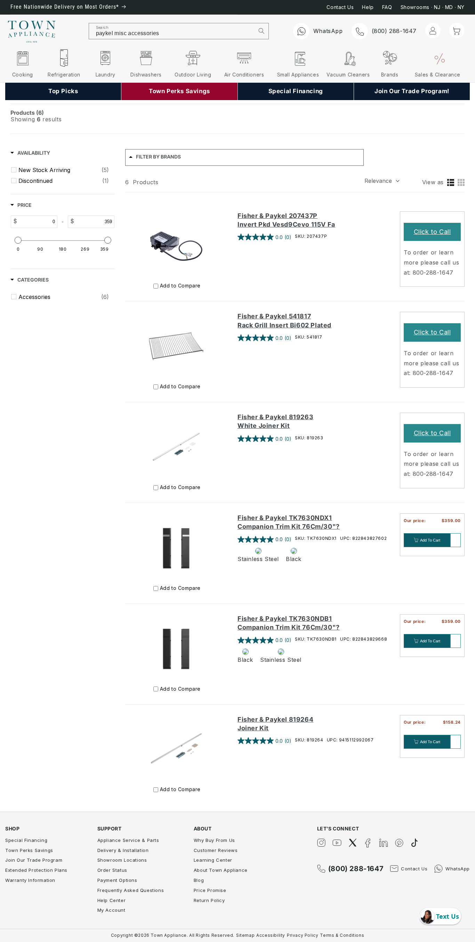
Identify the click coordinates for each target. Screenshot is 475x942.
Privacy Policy (302, 935)
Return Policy (209, 900)
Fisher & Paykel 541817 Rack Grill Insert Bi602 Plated (284, 320)
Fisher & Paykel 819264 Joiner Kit (275, 724)
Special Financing (26, 840)
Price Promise (210, 890)
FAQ (387, 7)
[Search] (261, 31)
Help (367, 7)
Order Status (112, 870)
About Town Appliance (221, 870)
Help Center (111, 900)
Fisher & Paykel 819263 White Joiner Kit (275, 421)
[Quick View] (455, 540)
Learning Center (213, 860)
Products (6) (27, 112)
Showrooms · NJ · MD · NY (433, 7)
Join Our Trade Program (33, 860)
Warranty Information (30, 880)
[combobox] (172, 31)
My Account (111, 910)
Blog (199, 880)
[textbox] (37, 222)
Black (293, 558)
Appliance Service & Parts (128, 840)
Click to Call (432, 231)
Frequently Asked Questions (130, 890)
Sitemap (245, 935)
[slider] (17, 240)
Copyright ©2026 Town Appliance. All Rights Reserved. (172, 935)
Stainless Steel (258, 558)
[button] (457, 30)
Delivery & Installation (123, 850)
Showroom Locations (122, 860)
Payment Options (117, 880)
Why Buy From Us (214, 840)
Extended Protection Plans (36, 870)
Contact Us (340, 7)
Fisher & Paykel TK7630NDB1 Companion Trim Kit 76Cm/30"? (289, 623)
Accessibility (270, 935)
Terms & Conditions (342, 935)
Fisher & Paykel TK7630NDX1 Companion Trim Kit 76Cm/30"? (289, 522)
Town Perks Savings (29, 850)
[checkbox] (63, 170)
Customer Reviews (216, 850)
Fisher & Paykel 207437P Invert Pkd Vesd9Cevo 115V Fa (286, 220)
